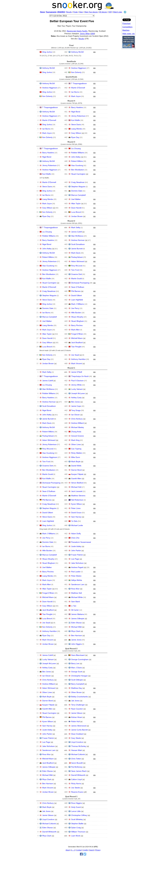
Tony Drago (76, 410)
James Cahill (76, 232)
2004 (92, 34)
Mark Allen (75, 330)
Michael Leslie (77, 525)
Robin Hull (75, 721)
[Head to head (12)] (94, 192)
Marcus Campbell (78, 195)
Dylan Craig (76, 828)
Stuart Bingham (77, 321)
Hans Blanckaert (78, 655)
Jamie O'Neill (76, 372)
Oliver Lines (76, 444)
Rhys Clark (75, 631)
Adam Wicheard (77, 261)
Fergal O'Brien (77, 334)
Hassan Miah (76, 750)
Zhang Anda (76, 432)
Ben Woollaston (77, 170)
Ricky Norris (76, 783)
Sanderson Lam (77, 584)
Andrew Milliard (77, 423)
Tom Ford (75, 270)
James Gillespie (77, 618)
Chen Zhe (75, 538)
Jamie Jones (76, 640)
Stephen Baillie (77, 823)
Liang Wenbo (76, 129)
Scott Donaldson (78, 244)
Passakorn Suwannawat (81, 542)
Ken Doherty (76, 72)
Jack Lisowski (76, 491)
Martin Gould (76, 278)
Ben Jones (75, 402)
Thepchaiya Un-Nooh (80, 376)
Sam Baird (75, 601)
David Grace (76, 513)
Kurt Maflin (75, 120)
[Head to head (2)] (94, 84)
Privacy (98, 850)
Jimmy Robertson (78, 116)
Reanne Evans (77, 792)
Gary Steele (76, 738)
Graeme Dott (76, 274)
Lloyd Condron (77, 742)
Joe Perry (75, 308)
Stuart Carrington (78, 174)
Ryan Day (75, 137)
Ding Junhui (47, 52)
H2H (110, 12)
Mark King (75, 440)
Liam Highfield (77, 300)
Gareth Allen (76, 478)
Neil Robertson (77, 500)
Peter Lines (76, 508)
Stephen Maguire (78, 186)
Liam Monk (75, 836)
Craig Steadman (78, 182)
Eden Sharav (76, 623)
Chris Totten (76, 759)
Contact (79, 850)
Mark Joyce (76, 96)
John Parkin (76, 550)
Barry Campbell (77, 684)
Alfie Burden (76, 313)
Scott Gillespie (77, 680)
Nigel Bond (75, 112)
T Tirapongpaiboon (79, 83)
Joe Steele (75, 788)
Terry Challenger (78, 705)
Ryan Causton (77, 709)
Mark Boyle (75, 461)
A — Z (73, 850)
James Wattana (77, 614)
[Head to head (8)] (94, 153)
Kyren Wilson (76, 504)
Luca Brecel (76, 212)
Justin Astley (76, 546)
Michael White (77, 597)
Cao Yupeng (76, 449)
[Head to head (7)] (94, 88)
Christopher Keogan (79, 676)
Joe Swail (75, 355)
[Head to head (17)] (94, 356)
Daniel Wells (76, 466)
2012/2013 (61, 12)
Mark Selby (75, 227)
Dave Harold (76, 208)
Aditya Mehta (76, 580)
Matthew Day (76, 688)
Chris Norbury (77, 419)
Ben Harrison (76, 635)
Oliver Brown (76, 692)
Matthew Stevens (78, 496)
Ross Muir (75, 589)
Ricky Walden (76, 453)
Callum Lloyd (76, 779)
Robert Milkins (77, 161)
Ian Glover (75, 415)
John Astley (76, 157)
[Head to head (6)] (94, 112)
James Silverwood (78, 726)
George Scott (76, 672)
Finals (75, 12)
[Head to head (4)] (94, 125)
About (68, 850)
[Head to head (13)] (94, 166)
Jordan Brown (77, 216)
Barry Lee (75, 663)
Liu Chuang (76, 148)
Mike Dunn (75, 457)
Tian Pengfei (76, 347)
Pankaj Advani (77, 257)
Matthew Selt (76, 593)
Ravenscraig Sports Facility (77, 31)
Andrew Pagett (77, 567)
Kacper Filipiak (77, 474)
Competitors (127, 27)
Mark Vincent (76, 363)
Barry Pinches (77, 325)
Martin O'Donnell (78, 88)
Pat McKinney (76, 767)
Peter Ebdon (76, 576)
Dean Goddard (77, 734)
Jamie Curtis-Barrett (79, 730)
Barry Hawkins (77, 107)
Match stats (117, 12)
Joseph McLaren (78, 393)
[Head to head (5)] (94, 53)
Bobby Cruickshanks (79, 697)
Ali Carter (75, 610)
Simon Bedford (77, 483)
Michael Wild (76, 627)
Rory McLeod (76, 266)
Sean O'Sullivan (77, 287)
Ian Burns (75, 92)
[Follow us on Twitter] (125, 12)
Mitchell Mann (77, 338)
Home (42, 12)
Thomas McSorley (78, 746)
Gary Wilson (76, 133)
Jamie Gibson (76, 713)
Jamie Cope (76, 406)
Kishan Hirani (76, 717)
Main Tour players (91, 12)
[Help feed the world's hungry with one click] (128, 47)
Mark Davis (75, 253)
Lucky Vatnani (77, 389)
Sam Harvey (76, 517)
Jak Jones (75, 701)
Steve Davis (76, 124)
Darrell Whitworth (78, 775)
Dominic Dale (76, 191)
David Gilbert (76, 295)
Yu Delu (74, 521)
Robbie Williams (77, 153)
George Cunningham (79, 659)
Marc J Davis (76, 668)
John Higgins (76, 644)
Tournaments (51, 12)
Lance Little (76, 811)
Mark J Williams (77, 304)
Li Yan (73, 606)
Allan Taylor (76, 203)
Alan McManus (77, 236)
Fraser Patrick (77, 555)
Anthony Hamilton (78, 359)
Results (69, 12)
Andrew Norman (78, 240)
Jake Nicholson (77, 563)
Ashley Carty (76, 397)
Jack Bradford (77, 342)
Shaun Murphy (77, 317)
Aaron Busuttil (77, 763)
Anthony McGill (77, 52)
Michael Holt (76, 487)
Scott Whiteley (77, 819)
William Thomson (78, 832)
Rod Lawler (76, 572)
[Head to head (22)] (94, 305)
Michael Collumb (78, 754)
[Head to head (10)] (94, 138)
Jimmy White (85, 34)
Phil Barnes (76, 291)
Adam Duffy (76, 533)
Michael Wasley (77, 427)
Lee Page (75, 559)
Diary (81, 12)
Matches (125, 30)
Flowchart (126, 23)
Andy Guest (76, 807)
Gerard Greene (77, 436)
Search (91, 850)
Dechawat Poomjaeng (80, 283)
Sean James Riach (79, 771)
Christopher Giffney (79, 815)
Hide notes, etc (128, 34)
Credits (85, 850)
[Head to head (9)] (94, 330)
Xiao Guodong (77, 165)
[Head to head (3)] (94, 93)
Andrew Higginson (78, 68)
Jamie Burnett (77, 249)
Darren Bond (76, 470)
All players (103, 12)
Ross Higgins (76, 803)
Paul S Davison (77, 381)
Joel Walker (76, 199)
